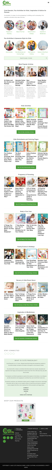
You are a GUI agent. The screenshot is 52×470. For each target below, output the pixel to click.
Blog (41, 431)
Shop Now (17, 440)
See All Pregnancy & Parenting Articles (26, 204)
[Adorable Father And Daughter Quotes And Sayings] (20, 71)
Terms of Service (43, 433)
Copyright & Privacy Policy (45, 435)
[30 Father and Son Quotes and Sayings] (9, 71)
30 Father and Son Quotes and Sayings (9, 81)
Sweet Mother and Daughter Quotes (42, 81)
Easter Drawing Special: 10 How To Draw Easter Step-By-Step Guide (32, 443)
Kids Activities (18, 438)
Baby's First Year (18, 436)
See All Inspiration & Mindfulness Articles (26, 338)
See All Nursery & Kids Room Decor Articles (26, 305)
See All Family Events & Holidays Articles (26, 273)
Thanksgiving (18, 435)
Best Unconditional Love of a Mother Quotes (31, 82)
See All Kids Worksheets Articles (26, 167)
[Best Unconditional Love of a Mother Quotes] (32, 71)
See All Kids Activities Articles (26, 132)
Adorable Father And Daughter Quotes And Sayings (20, 82)
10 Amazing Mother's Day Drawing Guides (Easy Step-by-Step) (32, 438)
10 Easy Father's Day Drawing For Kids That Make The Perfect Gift (32, 433)
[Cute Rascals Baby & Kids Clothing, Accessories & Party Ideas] (7, 4)
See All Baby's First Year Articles (26, 239)
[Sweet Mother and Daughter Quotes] (43, 71)
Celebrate (17, 433)
